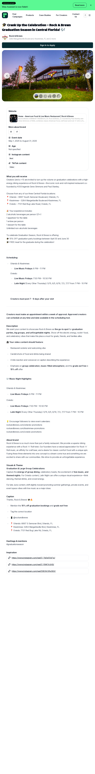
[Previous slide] (7, 76)
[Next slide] (88, 76)
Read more (79, 5)
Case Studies (45, 15)
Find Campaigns (17, 15)
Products (30, 15)
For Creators (61, 15)
